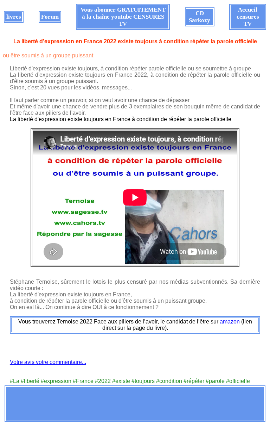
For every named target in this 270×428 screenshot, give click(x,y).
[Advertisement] (135, 404)
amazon (230, 322)
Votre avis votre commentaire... (48, 362)
